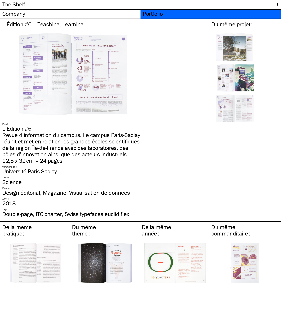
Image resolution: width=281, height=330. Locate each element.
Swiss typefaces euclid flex (97, 214)
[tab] (70, 14)
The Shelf (13, 4)
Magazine (54, 192)
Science (12, 182)
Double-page (17, 214)
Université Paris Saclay (29, 171)
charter (49, 214)
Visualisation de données (99, 192)
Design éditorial (21, 192)
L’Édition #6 (16, 128)
